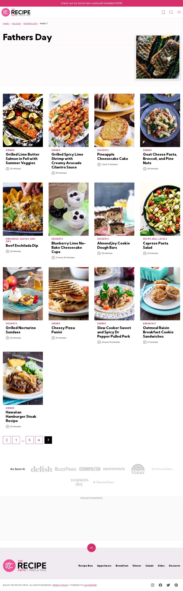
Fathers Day (30, 23)
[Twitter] (168, 585)
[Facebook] (160, 585)
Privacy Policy (60, 585)
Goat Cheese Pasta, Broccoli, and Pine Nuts (160, 158)
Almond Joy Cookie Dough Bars (113, 245)
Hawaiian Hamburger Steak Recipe (21, 416)
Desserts (174, 565)
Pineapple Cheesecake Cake (112, 156)
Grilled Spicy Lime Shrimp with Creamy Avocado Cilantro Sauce (67, 160)
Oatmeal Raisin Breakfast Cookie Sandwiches (158, 332)
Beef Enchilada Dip (22, 245)
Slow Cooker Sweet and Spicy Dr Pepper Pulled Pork (114, 332)
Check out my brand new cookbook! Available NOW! (91, 3)
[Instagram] (153, 585)
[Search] (171, 12)
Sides (161, 565)
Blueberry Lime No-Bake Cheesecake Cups (68, 247)
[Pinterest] (176, 585)
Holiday (16, 23)
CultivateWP (90, 585)
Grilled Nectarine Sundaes (21, 329)
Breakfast (122, 565)
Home (6, 23)
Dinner (137, 565)
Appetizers (104, 565)
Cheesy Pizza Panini (63, 329)
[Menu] (179, 12)
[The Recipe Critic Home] (15, 12)
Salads (149, 565)
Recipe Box (85, 565)
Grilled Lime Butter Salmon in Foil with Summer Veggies (22, 158)
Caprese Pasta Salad (155, 245)
